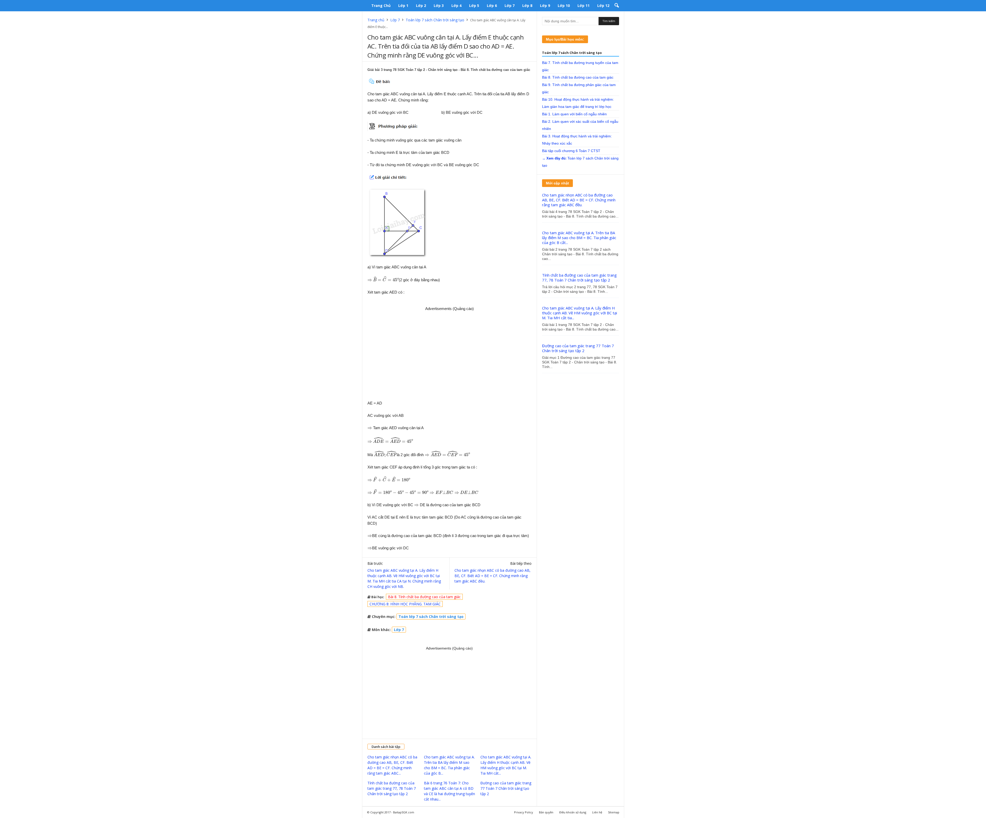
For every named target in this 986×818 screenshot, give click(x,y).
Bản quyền (546, 812)
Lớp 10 (564, 5)
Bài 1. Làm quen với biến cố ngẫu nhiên (574, 114)
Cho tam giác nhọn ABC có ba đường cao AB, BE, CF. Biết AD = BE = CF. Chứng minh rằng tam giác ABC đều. (492, 576)
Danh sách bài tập (386, 746)
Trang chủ (381, 5)
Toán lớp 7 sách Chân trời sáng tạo (435, 19)
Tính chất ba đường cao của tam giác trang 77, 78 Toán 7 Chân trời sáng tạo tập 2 (391, 788)
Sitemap (613, 812)
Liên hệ (597, 812)
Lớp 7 (510, 5)
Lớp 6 (492, 5)
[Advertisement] (449, 354)
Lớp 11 (583, 5)
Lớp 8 (527, 5)
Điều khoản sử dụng (572, 812)
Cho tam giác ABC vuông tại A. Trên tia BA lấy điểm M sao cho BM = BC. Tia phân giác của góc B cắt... (579, 237)
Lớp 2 (421, 5)
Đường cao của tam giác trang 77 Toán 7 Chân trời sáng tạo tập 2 (505, 788)
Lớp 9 (545, 5)
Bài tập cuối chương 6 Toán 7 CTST (571, 151)
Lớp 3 (439, 5)
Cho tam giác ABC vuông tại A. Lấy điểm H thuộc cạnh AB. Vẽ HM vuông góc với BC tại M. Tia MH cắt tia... (579, 312)
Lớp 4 (456, 5)
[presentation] (369, 280)
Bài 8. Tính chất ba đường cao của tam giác (424, 596)
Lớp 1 (403, 5)
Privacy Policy (523, 812)
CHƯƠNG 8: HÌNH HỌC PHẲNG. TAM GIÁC (405, 603)
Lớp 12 (603, 5)
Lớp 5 (474, 5)
